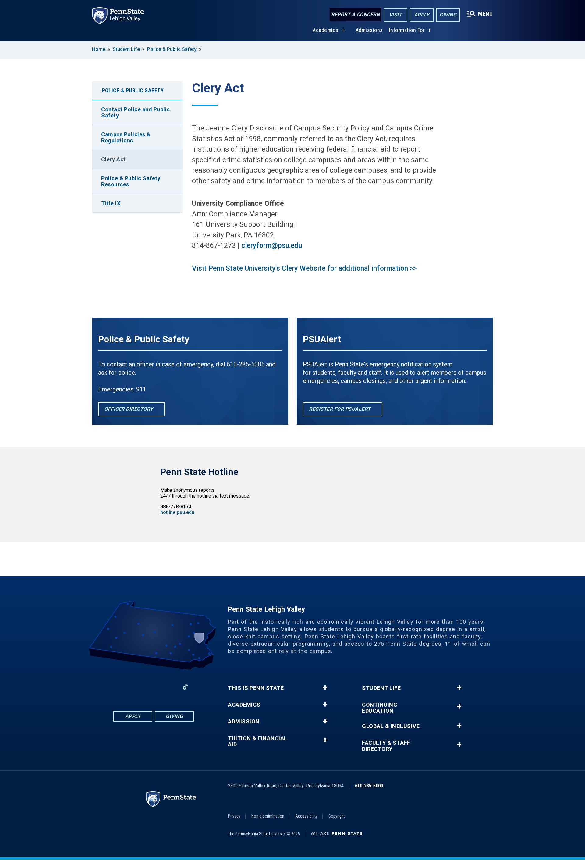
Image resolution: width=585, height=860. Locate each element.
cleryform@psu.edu (271, 245)
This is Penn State (256, 688)
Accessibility (306, 816)
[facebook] (122, 687)
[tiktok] (185, 687)
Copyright (336, 816)
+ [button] (325, 688)
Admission (244, 722)
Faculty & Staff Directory (386, 746)
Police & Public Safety (172, 49)
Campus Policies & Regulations (126, 137)
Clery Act (113, 159)
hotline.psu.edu (177, 512)
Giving (447, 15)
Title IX (110, 203)
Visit (395, 15)
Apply (422, 15)
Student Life (126, 49)
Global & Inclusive (391, 726)
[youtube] (169, 687)
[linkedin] (153, 687)
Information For (407, 30)
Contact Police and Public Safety (135, 112)
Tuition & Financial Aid (257, 741)
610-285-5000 (369, 786)
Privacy (234, 816)
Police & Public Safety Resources (130, 181)
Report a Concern (355, 14)
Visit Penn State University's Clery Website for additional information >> (304, 268)
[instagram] (137, 687)
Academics (326, 30)
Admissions (369, 30)
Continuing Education (379, 708)
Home (98, 49)
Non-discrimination (267, 816)
